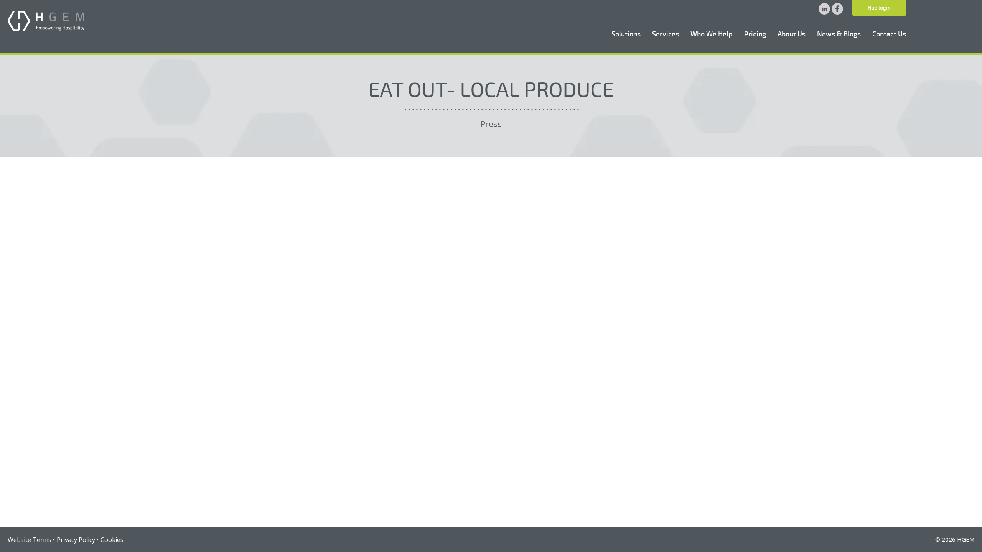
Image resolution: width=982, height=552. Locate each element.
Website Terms (29, 540)
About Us (792, 34)
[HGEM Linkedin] (825, 12)
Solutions (626, 34)
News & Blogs (839, 34)
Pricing (755, 34)
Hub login (879, 8)
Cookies (112, 540)
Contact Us (889, 34)
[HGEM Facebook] (837, 12)
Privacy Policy (76, 540)
